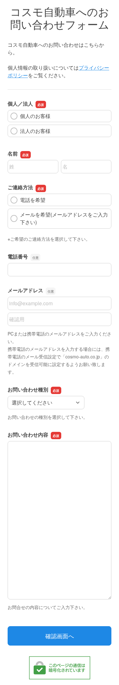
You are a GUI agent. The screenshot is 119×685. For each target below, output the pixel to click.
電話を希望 (32, 200)
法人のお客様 (35, 131)
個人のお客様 (35, 116)
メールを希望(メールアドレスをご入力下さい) (64, 218)
